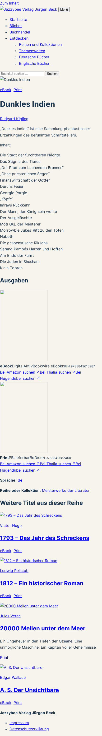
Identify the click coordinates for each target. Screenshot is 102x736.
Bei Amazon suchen (20, 372)
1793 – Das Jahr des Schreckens (44, 537)
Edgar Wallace (13, 677)
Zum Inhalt (9, 3)
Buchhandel (19, 32)
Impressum (19, 722)
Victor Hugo (11, 525)
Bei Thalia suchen (58, 372)
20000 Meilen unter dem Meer (42, 628)
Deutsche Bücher (34, 57)
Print (18, 89)
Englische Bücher (34, 63)
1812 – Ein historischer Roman (41, 583)
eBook (5, 89)
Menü (64, 9)
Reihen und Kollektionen (40, 44)
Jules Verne (10, 616)
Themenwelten (32, 50)
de (20, 480)
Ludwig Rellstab (14, 570)
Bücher (15, 25)
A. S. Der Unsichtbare (29, 690)
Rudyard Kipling (14, 118)
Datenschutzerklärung (29, 729)
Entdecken (18, 38)
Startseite (18, 19)
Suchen (52, 73)
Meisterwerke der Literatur (66, 490)
